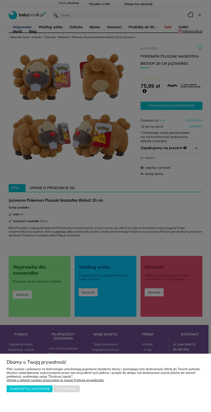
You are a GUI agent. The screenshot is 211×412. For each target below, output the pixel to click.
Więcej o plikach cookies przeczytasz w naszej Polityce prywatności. (55, 380)
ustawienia (66, 389)
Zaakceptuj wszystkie (29, 389)
